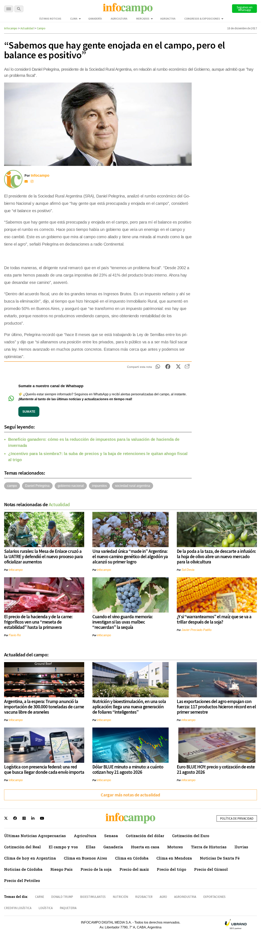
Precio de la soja (96, 869)
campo (12, 485)
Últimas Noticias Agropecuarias (35, 835)
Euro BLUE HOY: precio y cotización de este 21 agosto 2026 (216, 769)
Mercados (142, 18)
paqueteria (68, 908)
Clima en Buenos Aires (85, 858)
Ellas (90, 846)
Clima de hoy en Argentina (30, 858)
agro (163, 897)
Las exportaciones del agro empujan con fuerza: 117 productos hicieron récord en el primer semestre (216, 706)
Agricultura (119, 18)
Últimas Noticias (50, 18)
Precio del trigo (171, 869)
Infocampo (10, 28)
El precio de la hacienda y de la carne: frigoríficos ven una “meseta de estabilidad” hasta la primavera (38, 622)
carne (39, 897)
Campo (41, 28)
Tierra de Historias (209, 846)
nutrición (120, 897)
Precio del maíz (134, 869)
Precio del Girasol (211, 869)
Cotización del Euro (190, 835)
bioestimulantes (93, 897)
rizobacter (144, 897)
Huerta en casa (145, 846)
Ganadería (95, 18)
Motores (175, 846)
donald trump (62, 897)
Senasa (111, 835)
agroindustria (185, 897)
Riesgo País (61, 869)
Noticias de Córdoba (23, 869)
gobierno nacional (71, 485)
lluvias (241, 846)
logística (46, 908)
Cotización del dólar (145, 835)
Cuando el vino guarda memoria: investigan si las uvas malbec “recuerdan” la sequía (122, 622)
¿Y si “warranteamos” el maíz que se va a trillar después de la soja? (214, 619)
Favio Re (15, 635)
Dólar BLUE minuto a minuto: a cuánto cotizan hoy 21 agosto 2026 (127, 769)
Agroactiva (167, 18)
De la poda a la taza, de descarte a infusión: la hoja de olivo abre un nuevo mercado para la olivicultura (216, 556)
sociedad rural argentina (132, 485)
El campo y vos (63, 846)
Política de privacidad (236, 818)
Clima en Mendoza (174, 858)
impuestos (99, 485)
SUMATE (28, 411)
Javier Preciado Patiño (196, 630)
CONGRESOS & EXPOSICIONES (202, 18)
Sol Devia (187, 569)
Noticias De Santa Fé (220, 858)
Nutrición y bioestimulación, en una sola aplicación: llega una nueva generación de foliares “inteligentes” (129, 706)
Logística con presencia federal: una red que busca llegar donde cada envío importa (44, 769)
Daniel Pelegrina (37, 485)
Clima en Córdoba (131, 858)
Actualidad (27, 28)
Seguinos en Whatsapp (244, 8)
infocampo (16, 569)
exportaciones (214, 897)
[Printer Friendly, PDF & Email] (187, 367)
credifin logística (17, 908)
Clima (73, 18)
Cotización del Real (22, 846)
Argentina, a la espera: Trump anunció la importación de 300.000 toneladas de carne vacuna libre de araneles (44, 706)
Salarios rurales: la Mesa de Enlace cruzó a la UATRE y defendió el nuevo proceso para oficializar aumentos (43, 556)
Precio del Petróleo (22, 880)
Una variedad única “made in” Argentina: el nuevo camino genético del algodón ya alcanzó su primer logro (130, 556)
